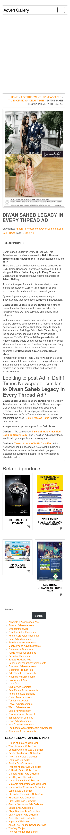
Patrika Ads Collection (20, 763)
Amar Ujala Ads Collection (22, 818)
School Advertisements (20, 717)
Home (14, 97)
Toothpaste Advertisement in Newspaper (30, 727)
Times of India (17, 100)
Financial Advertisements (22, 676)
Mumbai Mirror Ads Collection (24, 773)
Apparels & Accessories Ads (23, 622)
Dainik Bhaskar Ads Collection (24, 753)
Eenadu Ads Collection (20, 807)
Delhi (60, 228)
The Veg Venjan (16, 828)
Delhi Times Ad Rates (37, 417)
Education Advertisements (22, 666)
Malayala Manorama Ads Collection (27, 783)
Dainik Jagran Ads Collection (23, 814)
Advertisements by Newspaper (41, 97)
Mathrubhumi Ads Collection (23, 780)
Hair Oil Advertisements (21, 724)
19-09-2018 (27, 232)
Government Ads (17, 680)
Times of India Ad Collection (23, 742)
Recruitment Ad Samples (21, 693)
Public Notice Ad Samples (22, 652)
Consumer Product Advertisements (27, 663)
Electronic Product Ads (20, 669)
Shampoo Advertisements (22, 731)
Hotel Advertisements (19, 639)
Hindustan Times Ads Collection (25, 794)
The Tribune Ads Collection (23, 756)
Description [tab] (12, 243)
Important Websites (18, 821)
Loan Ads (13, 683)
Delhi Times (36, 100)
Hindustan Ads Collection (21, 797)
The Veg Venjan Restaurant (23, 831)
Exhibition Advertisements (22, 673)
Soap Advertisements (19, 721)
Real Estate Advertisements (23, 690)
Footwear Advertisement (21, 714)
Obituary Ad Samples (19, 686)
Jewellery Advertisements (22, 642)
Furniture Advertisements (22, 632)
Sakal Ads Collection (19, 760)
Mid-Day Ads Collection (20, 777)
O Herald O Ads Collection (22, 770)
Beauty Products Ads (19, 659)
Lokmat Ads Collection (20, 790)
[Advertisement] (35, 53)
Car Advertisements (19, 656)
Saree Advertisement (19, 710)
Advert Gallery (16, 10)
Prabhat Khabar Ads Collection (24, 766)
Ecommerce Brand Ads (20, 649)
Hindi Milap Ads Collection (22, 801)
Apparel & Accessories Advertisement (36, 228)
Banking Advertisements (21, 625)
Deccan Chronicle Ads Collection (25, 749)
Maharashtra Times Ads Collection (27, 787)
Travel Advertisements (20, 704)
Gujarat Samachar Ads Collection (26, 804)
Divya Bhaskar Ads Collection (24, 811)
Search (9, 609)
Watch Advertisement (19, 707)
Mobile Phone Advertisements (24, 645)
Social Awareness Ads (20, 697)
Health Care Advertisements (23, 635)
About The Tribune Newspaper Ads (27, 824)
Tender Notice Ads (18, 700)
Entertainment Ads (18, 628)
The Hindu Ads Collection (22, 746)
